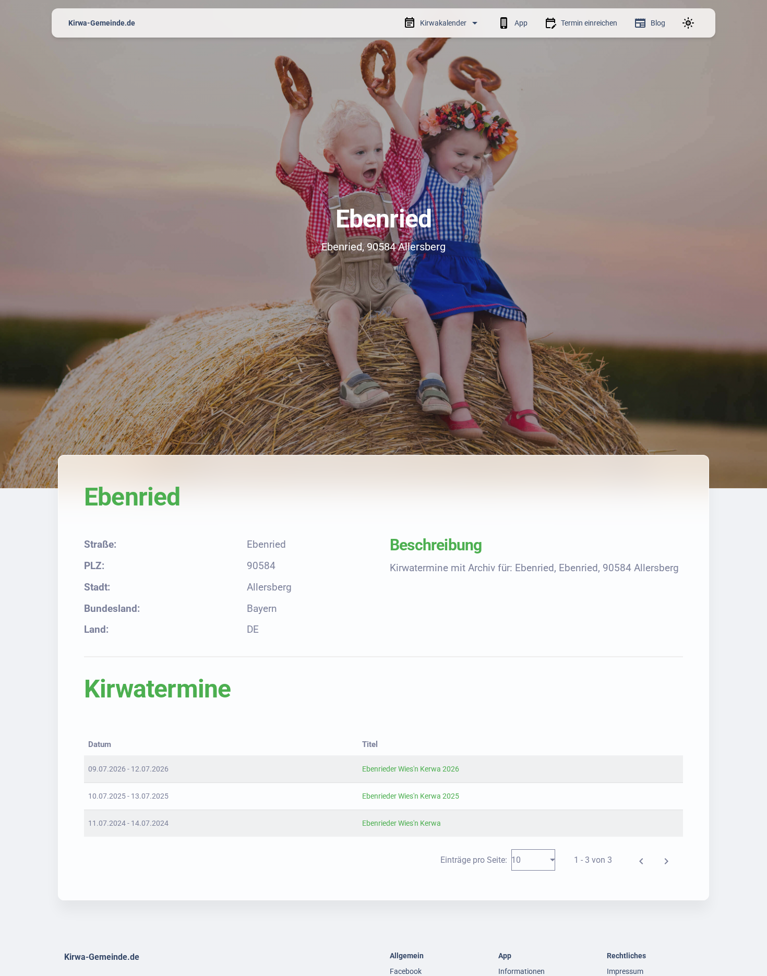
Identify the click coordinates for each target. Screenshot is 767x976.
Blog (658, 23)
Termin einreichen (589, 23)
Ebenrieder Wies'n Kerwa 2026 (410, 769)
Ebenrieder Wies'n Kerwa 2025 (410, 796)
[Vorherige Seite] (641, 859)
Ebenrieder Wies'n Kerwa (401, 823)
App (521, 23)
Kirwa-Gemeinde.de (101, 23)
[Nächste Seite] (666, 859)
